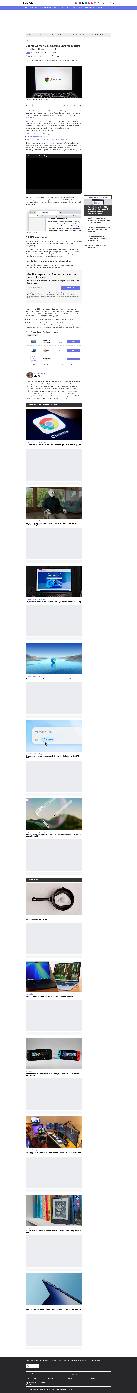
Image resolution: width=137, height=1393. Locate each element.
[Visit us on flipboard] (92, 3)
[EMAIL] (39, 376)
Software (28, 41)
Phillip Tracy (37, 53)
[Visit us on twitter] (83, 3)
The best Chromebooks (35, 137)
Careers (92, 1378)
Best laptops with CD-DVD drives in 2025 (97, 246)
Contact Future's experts (54, 1374)
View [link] (73, 341)
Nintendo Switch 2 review (60, 35)
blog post (77, 150)
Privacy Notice (31, 294)
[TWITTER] (36, 376)
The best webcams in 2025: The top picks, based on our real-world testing (99, 229)
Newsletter (78, 105)
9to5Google (30, 117)
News (28, 53)
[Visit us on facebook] (80, 3)
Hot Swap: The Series (80, 35)
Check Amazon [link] (73, 359)
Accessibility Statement (33, 1378)
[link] (33, 341)
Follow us (68, 105)
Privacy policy (72, 1374)
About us (50, 1378)
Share (30, 105)
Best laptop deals (97, 35)
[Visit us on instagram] (89, 3)
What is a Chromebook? (35, 134)
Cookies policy (94, 1374)
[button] (110, 3)
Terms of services (50, 293)
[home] (25, 8)
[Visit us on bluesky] (86, 3)
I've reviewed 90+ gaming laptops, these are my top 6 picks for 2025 (97, 238)
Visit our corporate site (94, 1360)
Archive (70, 1378)
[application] (54, 174)
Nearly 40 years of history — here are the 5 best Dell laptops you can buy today (99, 220)
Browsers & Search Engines (40, 41)
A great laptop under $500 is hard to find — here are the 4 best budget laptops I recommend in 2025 (98, 210)
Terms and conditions (33, 1374)
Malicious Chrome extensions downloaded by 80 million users (48, 139)
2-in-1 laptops (41, 35)
